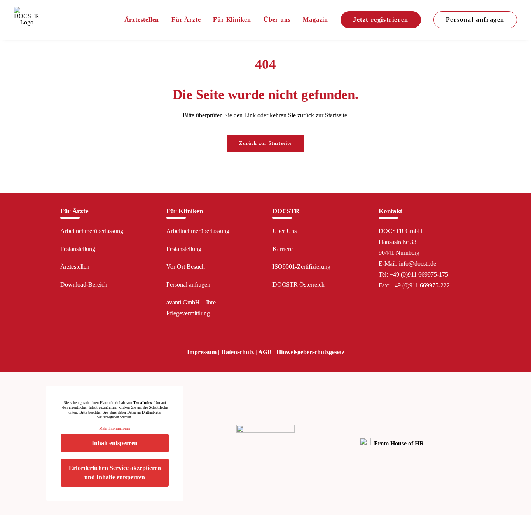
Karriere (282, 248)
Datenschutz (237, 352)
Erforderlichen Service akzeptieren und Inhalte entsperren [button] (115, 472)
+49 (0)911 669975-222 (420, 285)
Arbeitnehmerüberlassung (91, 231)
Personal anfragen (188, 284)
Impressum (202, 352)
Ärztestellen (141, 19)
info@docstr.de (417, 263)
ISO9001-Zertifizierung (301, 266)
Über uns (277, 19)
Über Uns (284, 231)
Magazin (315, 19)
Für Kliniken (232, 19)
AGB (265, 352)
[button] (381, 322)
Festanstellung (77, 248)
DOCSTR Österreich (298, 284)
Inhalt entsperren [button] (115, 443)
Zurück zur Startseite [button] (265, 143)
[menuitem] (144, 19)
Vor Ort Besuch (185, 266)
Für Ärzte (186, 19)
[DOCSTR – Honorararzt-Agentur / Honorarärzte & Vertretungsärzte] (26, 19)
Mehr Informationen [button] (114, 428)
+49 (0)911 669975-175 (419, 274)
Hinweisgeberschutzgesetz (310, 352)
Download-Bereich (83, 284)
